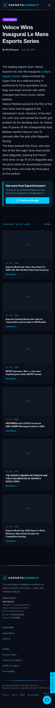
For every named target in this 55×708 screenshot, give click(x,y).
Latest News (8, 633)
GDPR (22, 695)
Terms (14, 695)
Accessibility (8, 671)
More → (48, 224)
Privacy (5, 695)
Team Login (46, 695)
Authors (6, 638)
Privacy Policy (9, 654)
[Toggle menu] (49, 5)
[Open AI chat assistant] (47, 700)
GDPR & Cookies (10, 665)
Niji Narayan (12, 49)
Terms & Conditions (12, 660)
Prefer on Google (29, 200)
